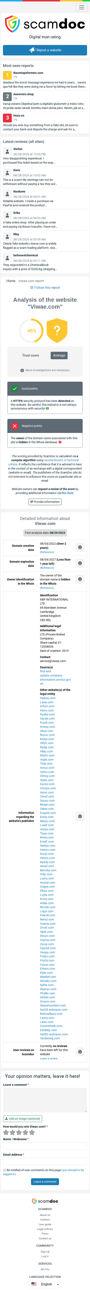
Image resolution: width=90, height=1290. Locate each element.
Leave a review (49, 1058)
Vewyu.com (47, 849)
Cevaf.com (47, 796)
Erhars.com (47, 968)
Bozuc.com (47, 735)
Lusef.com (47, 825)
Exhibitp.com (48, 1030)
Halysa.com (47, 698)
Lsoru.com (47, 878)
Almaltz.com (48, 981)
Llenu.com (47, 1022)
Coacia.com (47, 923)
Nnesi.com (47, 837)
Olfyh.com (46, 743)
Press (45, 1233)
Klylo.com (46, 972)
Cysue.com (47, 964)
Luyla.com (47, 894)
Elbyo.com (47, 890)
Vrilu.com (46, 874)
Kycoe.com (47, 784)
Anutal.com (47, 882)
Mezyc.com (47, 821)
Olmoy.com (47, 776)
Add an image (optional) (24, 1118)
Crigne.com (47, 886)
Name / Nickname (16, 1139)
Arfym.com (47, 706)
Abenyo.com (48, 989)
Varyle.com (47, 718)
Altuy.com (46, 731)
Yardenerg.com (50, 1038)
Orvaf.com (47, 927)
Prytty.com (47, 960)
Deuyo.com (47, 935)
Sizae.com (46, 780)
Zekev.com (47, 808)
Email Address (13, 1154)
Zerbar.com (47, 997)
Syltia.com (47, 985)
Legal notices (45, 1229)
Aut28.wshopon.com (53, 1009)
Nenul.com (47, 919)
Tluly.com (46, 763)
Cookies (45, 1219)
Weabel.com (48, 976)
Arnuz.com (47, 767)
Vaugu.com (47, 952)
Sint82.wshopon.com (54, 1034)
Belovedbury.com (51, 1013)
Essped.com (48, 813)
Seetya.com (47, 845)
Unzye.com (47, 829)
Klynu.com (47, 710)
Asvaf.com (47, 866)
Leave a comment (16, 1084)
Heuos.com (47, 858)
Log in (45, 1256)
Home (10, 281)
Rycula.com (47, 907)
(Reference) (47, 552)
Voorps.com (48, 788)
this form (67, 493)
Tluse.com (46, 833)
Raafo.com (47, 755)
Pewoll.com (47, 915)
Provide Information (46, 501)
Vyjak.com (47, 759)
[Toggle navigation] (81, 7)
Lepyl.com (46, 911)
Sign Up (45, 1251)
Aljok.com (46, 931)
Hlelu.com (46, 751)
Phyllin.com (47, 993)
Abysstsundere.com (53, 1005)
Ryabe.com (47, 714)
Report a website (49, 50)
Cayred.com (48, 948)
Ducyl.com (47, 853)
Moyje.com (47, 804)
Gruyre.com (47, 1001)
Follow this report (47, 288)
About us (45, 1215)
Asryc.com (47, 792)
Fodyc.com (47, 956)
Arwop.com (47, 726)
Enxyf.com (47, 841)
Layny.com (47, 1017)
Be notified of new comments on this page (43, 1172)
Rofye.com (47, 739)
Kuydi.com (47, 722)
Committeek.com (51, 1026)
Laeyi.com (46, 702)
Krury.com (46, 899)
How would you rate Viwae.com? (25, 1126)
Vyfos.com (47, 772)
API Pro (45, 1269)
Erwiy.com (46, 817)
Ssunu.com (47, 800)
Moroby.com (48, 870)
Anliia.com (47, 903)
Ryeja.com (47, 747)
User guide (45, 1224)
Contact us (45, 1238)
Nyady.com (47, 862)
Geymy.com (47, 940)
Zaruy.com (47, 944)
